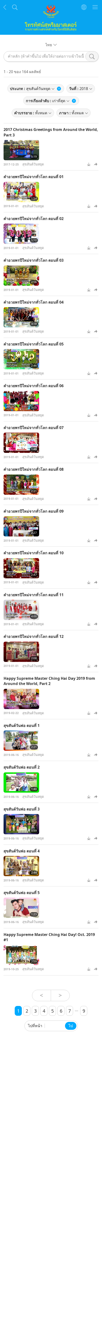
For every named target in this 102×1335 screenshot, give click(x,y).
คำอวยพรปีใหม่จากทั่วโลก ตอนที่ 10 (34, 552)
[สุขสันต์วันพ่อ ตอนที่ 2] (21, 782)
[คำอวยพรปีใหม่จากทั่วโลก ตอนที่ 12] (21, 652)
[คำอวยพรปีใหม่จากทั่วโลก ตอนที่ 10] (21, 568)
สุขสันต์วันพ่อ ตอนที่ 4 (22, 851)
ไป (71, 1026)
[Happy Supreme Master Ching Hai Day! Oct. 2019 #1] (21, 955)
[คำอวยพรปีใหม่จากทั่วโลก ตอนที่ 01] (21, 192)
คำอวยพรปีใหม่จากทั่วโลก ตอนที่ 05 (34, 344)
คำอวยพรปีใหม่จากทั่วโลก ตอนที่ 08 (34, 469)
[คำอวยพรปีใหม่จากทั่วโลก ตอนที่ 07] (21, 443)
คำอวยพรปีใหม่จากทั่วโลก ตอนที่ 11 (34, 594)
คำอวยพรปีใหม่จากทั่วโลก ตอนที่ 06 (34, 385)
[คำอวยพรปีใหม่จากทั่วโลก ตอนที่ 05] (21, 359)
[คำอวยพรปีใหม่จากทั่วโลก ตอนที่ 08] (21, 485)
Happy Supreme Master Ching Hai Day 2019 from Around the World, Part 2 (49, 681)
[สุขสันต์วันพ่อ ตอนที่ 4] (21, 866)
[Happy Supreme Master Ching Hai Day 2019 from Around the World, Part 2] (21, 699)
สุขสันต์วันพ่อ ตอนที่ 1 (22, 725)
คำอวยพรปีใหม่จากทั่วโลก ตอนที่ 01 (34, 176)
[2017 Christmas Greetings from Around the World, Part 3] (21, 150)
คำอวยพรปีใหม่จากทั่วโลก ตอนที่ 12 (34, 636)
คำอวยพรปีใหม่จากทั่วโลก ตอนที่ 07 (34, 427)
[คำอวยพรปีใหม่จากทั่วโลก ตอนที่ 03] (21, 275)
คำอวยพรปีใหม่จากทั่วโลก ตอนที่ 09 (34, 511)
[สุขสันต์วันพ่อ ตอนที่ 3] (21, 824)
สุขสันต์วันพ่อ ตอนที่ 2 (22, 767)
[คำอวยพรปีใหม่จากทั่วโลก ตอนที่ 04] (21, 317)
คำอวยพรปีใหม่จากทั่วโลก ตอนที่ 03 (34, 260)
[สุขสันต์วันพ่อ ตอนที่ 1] (21, 740)
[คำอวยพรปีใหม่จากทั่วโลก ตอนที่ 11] (21, 610)
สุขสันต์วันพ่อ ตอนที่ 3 (22, 809)
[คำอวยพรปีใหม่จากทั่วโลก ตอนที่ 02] (21, 234)
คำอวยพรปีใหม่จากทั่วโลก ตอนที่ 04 (34, 302)
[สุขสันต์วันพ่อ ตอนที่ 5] (21, 908)
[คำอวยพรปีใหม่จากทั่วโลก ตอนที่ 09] (21, 526)
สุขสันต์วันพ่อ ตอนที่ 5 (22, 892)
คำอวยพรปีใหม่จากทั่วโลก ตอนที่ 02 (34, 218)
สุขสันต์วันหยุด (33, 164)
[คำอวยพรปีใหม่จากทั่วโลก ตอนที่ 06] (21, 401)
